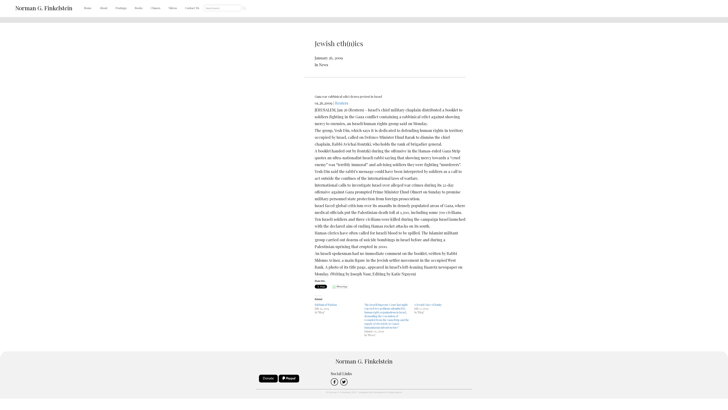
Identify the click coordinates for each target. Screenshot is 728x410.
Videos (173, 8)
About (103, 8)
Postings (121, 8)
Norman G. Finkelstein (43, 8)
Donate (268, 378)
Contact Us (192, 8)
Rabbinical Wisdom (326, 305)
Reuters (341, 103)
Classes (155, 8)
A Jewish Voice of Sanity (428, 305)
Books (139, 8)
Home (88, 8)
